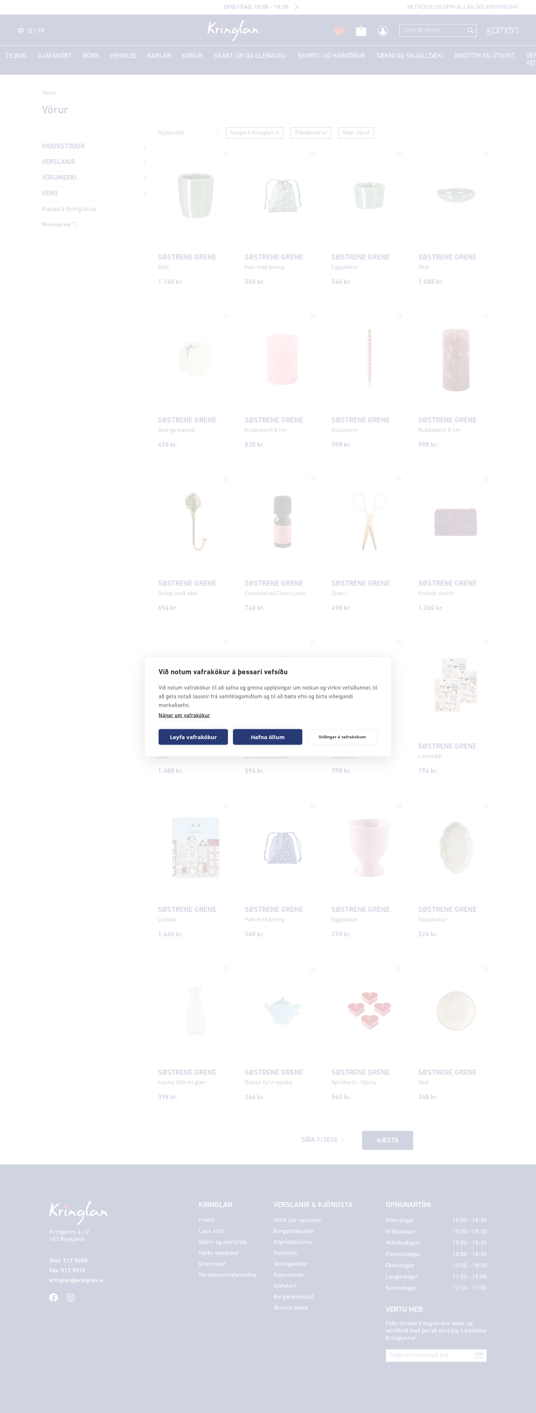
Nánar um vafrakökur (184, 715)
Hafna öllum (268, 737)
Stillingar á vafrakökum (342, 736)
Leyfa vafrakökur (193, 737)
